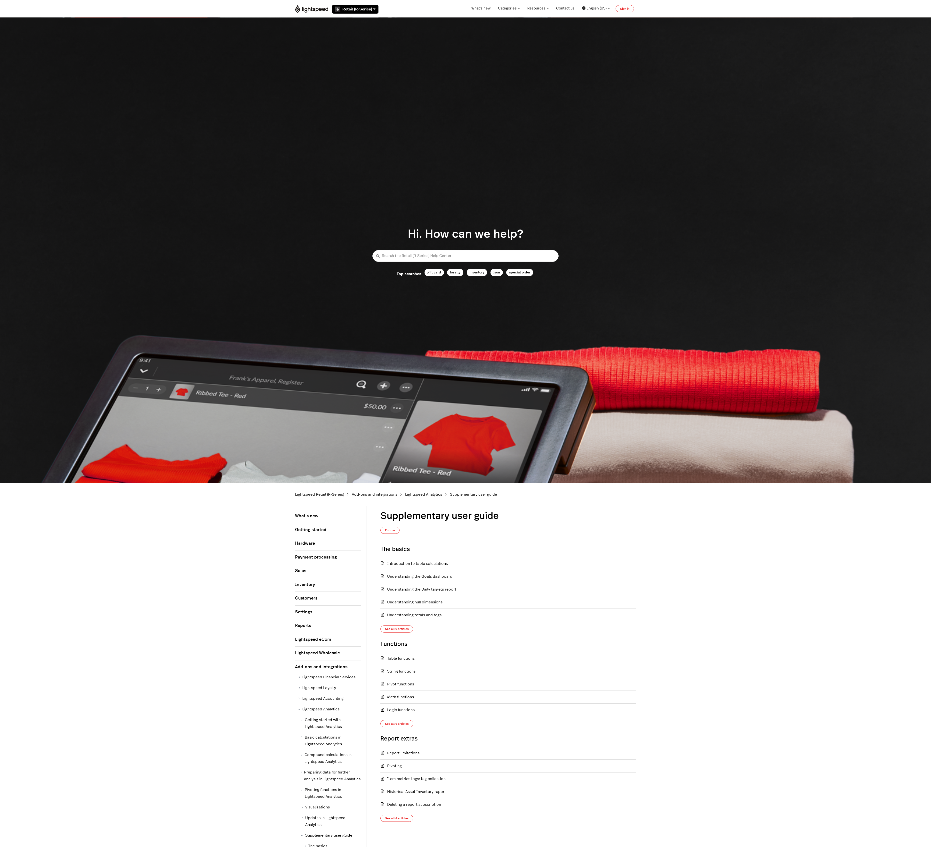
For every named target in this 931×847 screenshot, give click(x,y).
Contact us (565, 8)
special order (519, 272)
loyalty (455, 272)
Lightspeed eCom (313, 639)
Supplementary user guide (473, 494)
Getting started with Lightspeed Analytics (323, 723)
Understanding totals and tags (414, 615)
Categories (507, 8)
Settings (303, 612)
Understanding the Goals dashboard (419, 576)
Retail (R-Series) (357, 9)
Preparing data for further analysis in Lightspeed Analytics (332, 775)
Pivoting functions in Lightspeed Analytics (323, 793)
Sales (300, 571)
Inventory (305, 585)
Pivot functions (400, 684)
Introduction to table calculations (417, 564)
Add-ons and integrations (374, 494)
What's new (481, 8)
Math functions (400, 697)
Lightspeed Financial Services (328, 677)
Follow (390, 530)
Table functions (401, 658)
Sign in (624, 8)
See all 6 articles (397, 723)
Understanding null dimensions (414, 602)
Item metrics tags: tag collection (416, 779)
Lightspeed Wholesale (317, 653)
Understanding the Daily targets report (421, 589)
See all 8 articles (397, 818)
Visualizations (317, 807)
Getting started (310, 530)
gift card (434, 272)
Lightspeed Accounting (323, 698)
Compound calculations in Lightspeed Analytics (328, 758)
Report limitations (403, 753)
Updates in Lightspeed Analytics (325, 821)
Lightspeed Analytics (423, 494)
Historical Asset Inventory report (416, 792)
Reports (303, 626)
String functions (401, 671)
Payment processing (316, 557)
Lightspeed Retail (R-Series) (319, 494)
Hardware (305, 543)
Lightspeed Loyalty (319, 688)
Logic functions (401, 710)
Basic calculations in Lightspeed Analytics (323, 740)
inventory (477, 272)
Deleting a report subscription (414, 804)
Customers (306, 598)
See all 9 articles (397, 628)
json (496, 272)
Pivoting (394, 766)
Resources (536, 8)
